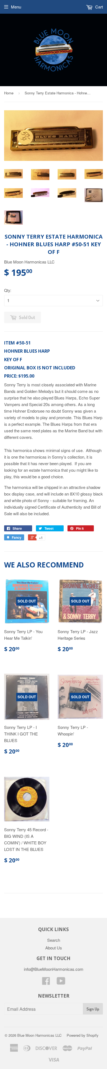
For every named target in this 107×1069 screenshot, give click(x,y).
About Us (53, 948)
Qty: (7, 290)
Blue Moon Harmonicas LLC (39, 1035)
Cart (98, 7)
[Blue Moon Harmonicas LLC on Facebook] (46, 982)
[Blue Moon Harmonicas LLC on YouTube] (61, 982)
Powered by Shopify (82, 1035)
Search (53, 940)
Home (8, 92)
